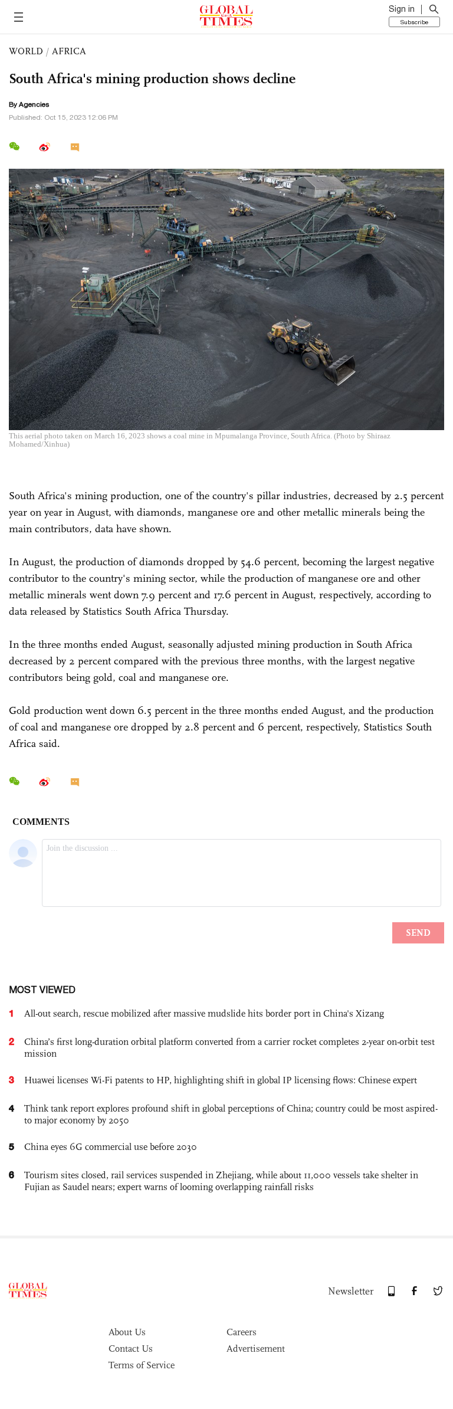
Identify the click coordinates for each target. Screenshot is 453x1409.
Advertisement (255, 1348)
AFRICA (69, 51)
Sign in (402, 9)
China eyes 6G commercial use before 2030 (110, 1146)
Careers (241, 1332)
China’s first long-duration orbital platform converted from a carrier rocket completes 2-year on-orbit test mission (229, 1047)
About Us (127, 1332)
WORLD (26, 51)
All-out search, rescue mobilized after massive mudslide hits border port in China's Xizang (204, 1013)
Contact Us (131, 1348)
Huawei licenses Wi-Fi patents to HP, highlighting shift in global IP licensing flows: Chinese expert (220, 1080)
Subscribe (414, 21)
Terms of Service (142, 1365)
